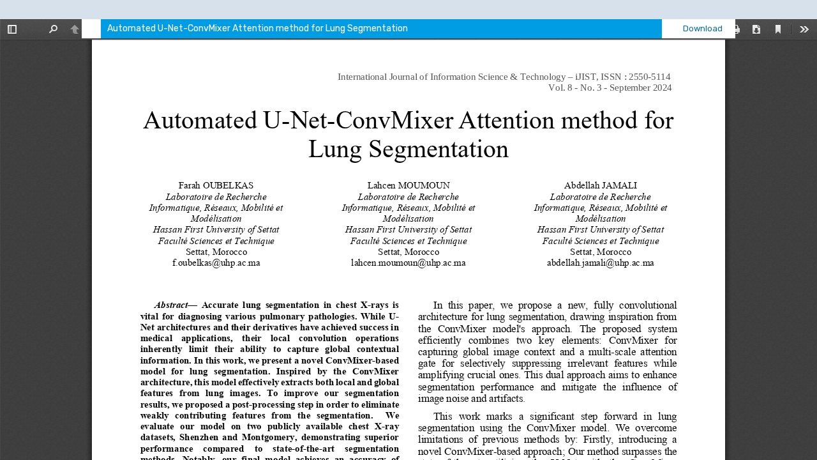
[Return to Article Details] (91, 28)
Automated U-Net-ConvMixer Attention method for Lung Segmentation (257, 28)
